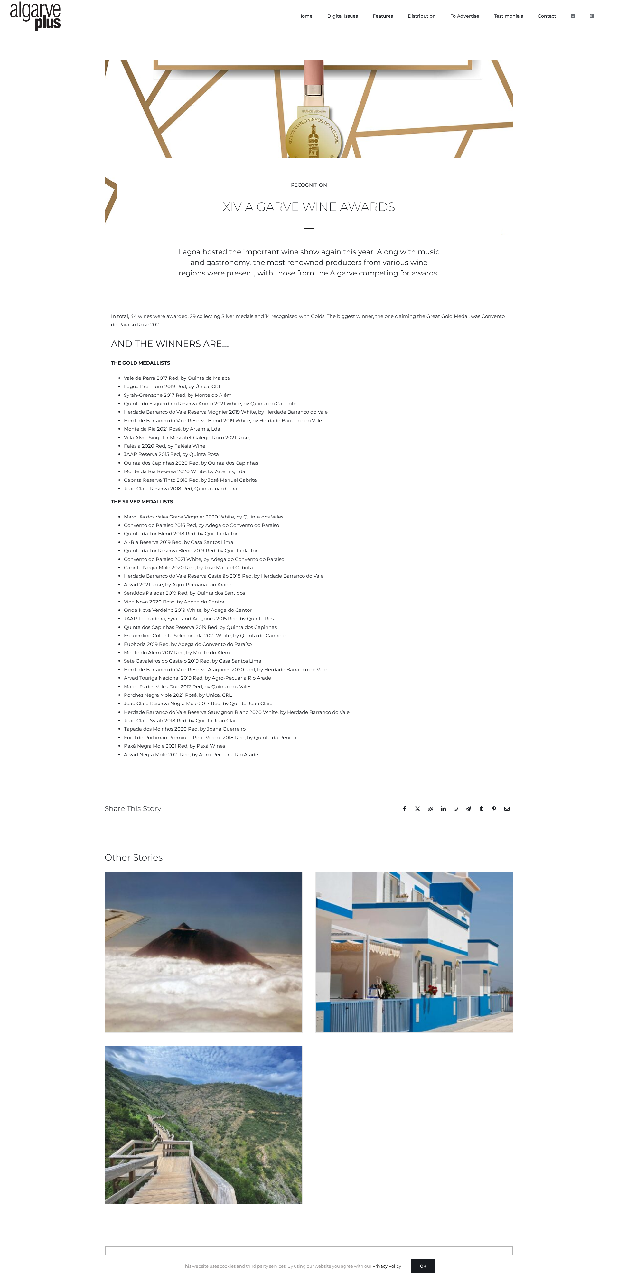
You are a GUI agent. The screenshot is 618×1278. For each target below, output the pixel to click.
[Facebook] (404, 808)
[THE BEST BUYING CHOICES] (414, 952)
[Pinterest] (494, 808)
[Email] (507, 808)
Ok (423, 1266)
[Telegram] (468, 808)
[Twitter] (417, 808)
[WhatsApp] (456, 808)
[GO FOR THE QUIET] (203, 1125)
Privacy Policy (386, 1266)
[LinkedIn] (443, 808)
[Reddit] (430, 808)
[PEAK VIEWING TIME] (203, 952)
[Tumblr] (481, 808)
